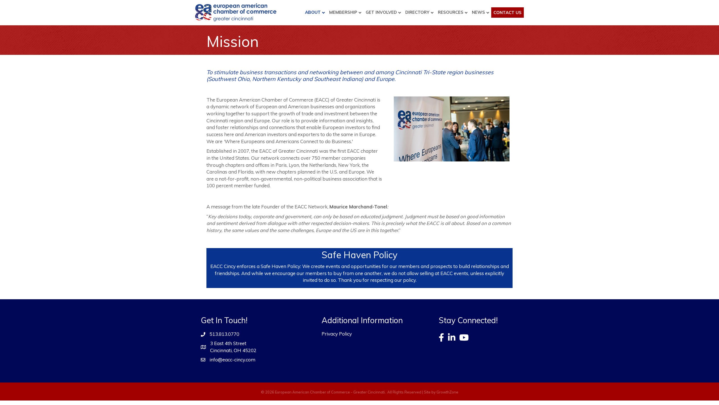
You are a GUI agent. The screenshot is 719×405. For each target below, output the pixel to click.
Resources (450, 12)
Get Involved (381, 12)
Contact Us (507, 12)
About (313, 12)
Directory (417, 12)
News (478, 12)
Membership (343, 12)
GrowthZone (447, 392)
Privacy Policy (337, 334)
